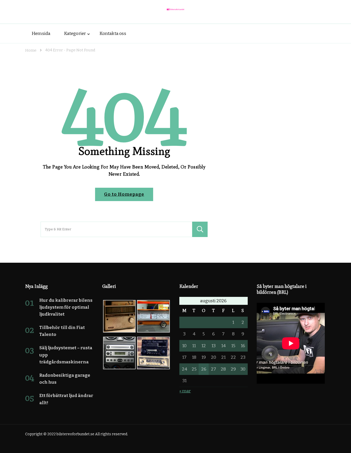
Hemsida (41, 33)
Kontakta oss (112, 33)
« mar (185, 391)
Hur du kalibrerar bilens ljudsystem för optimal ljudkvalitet (66, 307)
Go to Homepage (124, 194)
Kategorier (75, 33)
